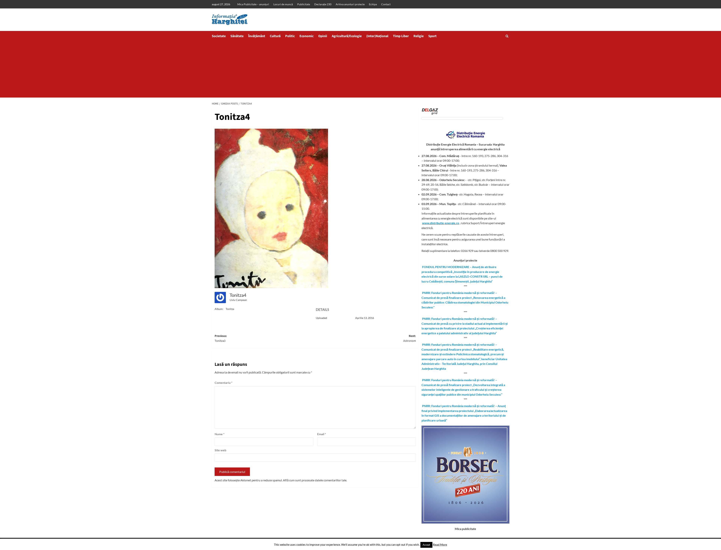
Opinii (322, 36)
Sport (432, 36)
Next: (409, 338)
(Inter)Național (377, 36)
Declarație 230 (322, 4)
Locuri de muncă (283, 4)
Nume (219, 434)
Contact (386, 4)
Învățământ (256, 36)
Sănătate (237, 36)
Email (321, 434)
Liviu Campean (238, 299)
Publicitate (303, 4)
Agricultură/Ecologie (347, 36)
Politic (290, 36)
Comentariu (223, 382)
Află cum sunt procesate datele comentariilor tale (314, 480)
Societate (219, 36)
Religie (418, 36)
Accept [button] (426, 544)
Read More (440, 544)
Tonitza (230, 308)
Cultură (275, 36)
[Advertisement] (360, 69)
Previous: (221, 338)
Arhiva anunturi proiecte (350, 4)
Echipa (373, 4)
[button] (507, 36)
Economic (306, 36)
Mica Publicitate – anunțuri (253, 4)
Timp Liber (401, 36)
